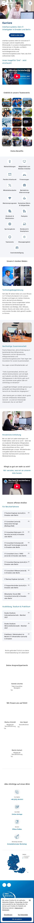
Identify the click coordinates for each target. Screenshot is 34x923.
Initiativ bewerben (17, 659)
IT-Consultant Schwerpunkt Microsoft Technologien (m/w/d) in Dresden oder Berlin (15, 545)
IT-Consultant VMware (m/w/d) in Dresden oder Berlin (15, 572)
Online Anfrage (17, 814)
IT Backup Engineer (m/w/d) (14, 579)
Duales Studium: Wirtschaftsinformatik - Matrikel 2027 (15, 626)
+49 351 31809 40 (18, 690)
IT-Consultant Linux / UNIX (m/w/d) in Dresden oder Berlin (15, 555)
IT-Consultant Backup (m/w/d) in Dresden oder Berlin (15, 563)
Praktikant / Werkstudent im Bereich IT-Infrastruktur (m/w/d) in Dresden (15, 637)
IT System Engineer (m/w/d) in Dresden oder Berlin (14, 514)
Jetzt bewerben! (17, 775)
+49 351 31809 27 (11, 728)
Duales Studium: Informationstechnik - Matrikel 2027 (15, 615)
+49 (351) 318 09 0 (17, 799)
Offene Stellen (17, 829)
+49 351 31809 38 (25, 727)
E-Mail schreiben (17, 692)
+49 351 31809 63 (18, 756)
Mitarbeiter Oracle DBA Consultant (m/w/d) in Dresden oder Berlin (15, 596)
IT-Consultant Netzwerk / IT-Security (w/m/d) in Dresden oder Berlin (14, 534)
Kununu (5, 367)
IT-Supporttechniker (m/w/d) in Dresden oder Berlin (15, 586)
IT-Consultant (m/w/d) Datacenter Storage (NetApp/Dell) (12, 524)
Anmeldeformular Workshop (17, 844)
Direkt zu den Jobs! (17, 35)
